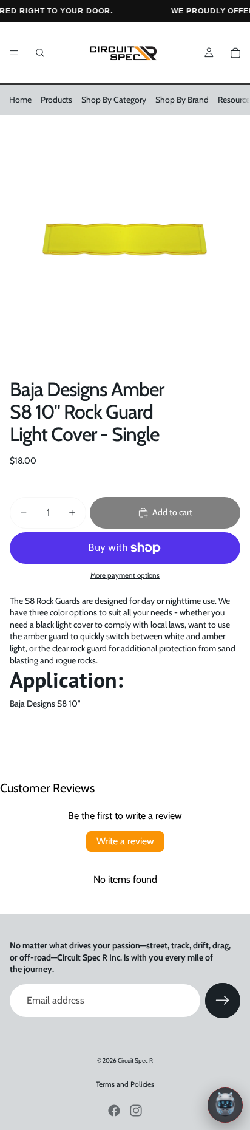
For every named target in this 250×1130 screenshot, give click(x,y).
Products (56, 99)
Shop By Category (113, 99)
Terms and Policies (125, 1084)
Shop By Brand (182, 99)
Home (20, 99)
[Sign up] (222, 1000)
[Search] (40, 52)
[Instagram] (136, 1110)
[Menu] (14, 53)
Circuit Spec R (135, 1060)
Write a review (125, 841)
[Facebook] (114, 1110)
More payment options (125, 575)
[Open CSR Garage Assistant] (225, 1105)
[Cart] (235, 52)
